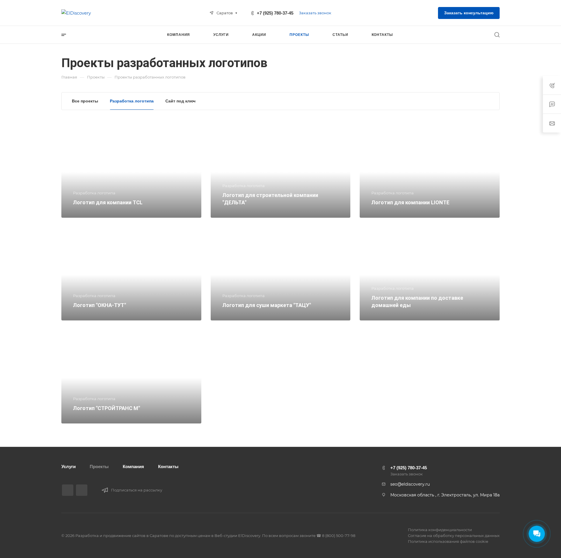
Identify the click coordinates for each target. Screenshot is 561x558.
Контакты (168, 466)
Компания (133, 466)
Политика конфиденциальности (440, 529)
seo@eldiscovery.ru (410, 484)
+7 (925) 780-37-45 (275, 13)
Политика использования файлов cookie (448, 541)
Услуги (68, 466)
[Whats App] (81, 490)
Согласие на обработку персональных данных (454, 535)
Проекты (99, 466)
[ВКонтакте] (67, 490)
